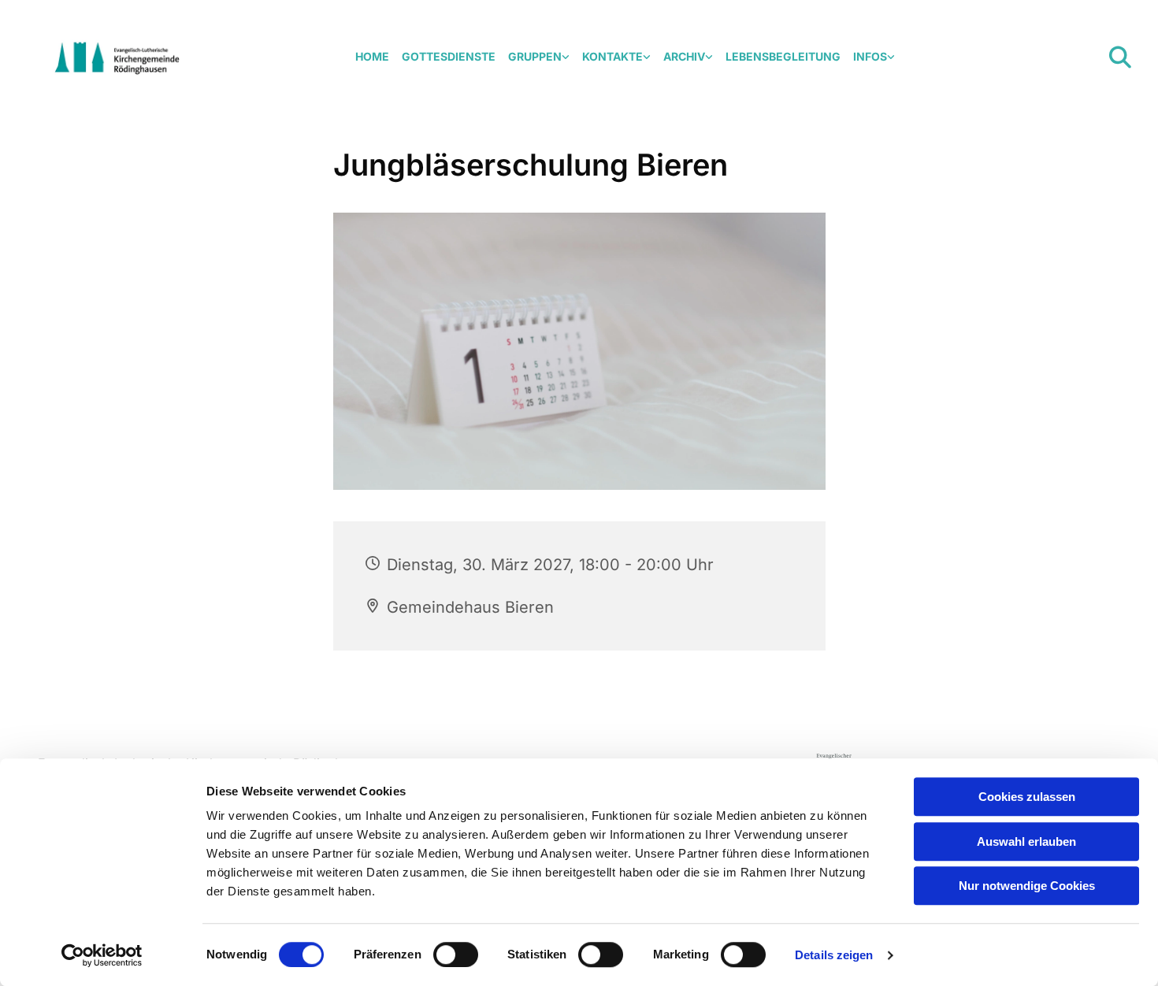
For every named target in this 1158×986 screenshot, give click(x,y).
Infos (870, 56)
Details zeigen (834, 955)
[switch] (455, 954)
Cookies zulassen (1026, 796)
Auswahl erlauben (1026, 841)
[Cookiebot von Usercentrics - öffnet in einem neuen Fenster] (102, 955)
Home (372, 56)
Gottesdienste (448, 56)
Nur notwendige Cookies (1027, 885)
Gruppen (535, 56)
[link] (539, 57)
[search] (1120, 57)
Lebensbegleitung (783, 56)
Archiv (684, 56)
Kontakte (612, 56)
